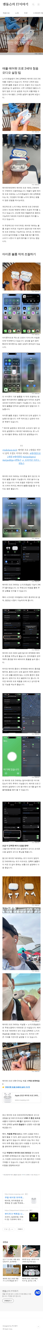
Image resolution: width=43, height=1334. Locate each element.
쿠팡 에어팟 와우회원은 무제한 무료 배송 (14, 1197)
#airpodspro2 (29, 456)
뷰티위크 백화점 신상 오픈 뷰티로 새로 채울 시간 (14, 1214)
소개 (17, 13)
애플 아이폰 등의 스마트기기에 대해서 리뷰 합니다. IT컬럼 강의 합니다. (16, 1295)
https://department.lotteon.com (16, 1210)
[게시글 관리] (12, 1229)
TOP (38, 1327)
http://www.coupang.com (14, 1194)
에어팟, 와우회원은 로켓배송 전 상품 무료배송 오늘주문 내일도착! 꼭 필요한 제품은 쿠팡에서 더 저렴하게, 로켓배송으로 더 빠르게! (14, 1201)
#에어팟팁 (17, 456)
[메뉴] (38, 4)
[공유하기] (9, 1229)
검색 (33, 4)
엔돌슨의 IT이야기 (15, 4)
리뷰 (26, 13)
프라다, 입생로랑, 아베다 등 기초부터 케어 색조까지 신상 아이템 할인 (14, 1218)
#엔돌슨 (17, 459)
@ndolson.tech (9, 449)
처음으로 (6, 13)
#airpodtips (8, 459)
